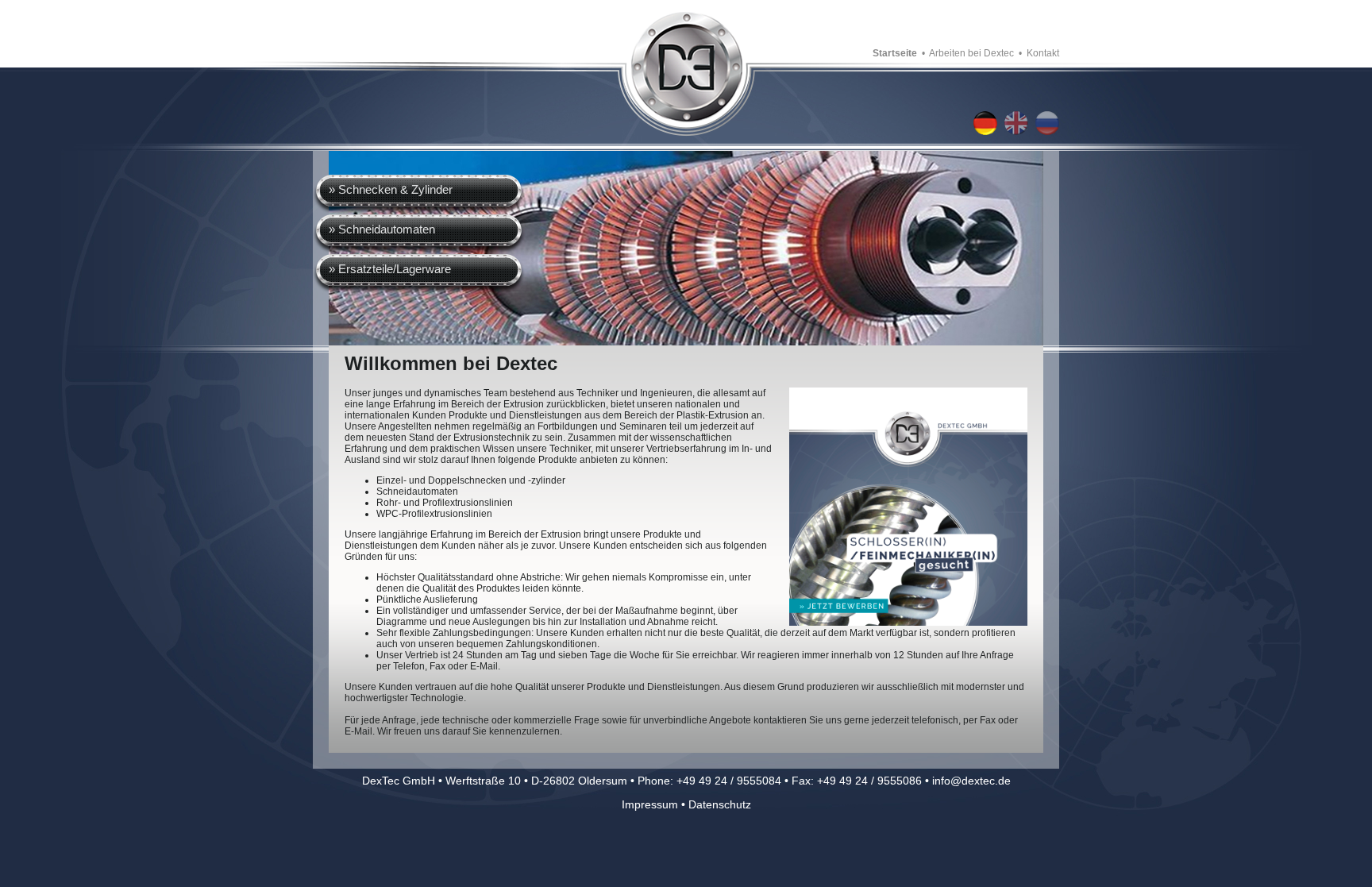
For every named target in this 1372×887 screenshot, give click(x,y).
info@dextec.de (971, 780)
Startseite (895, 53)
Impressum (650, 804)
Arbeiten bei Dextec (971, 53)
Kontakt (1043, 53)
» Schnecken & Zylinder (391, 189)
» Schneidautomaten (382, 229)
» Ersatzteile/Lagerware (390, 269)
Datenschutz (719, 804)
